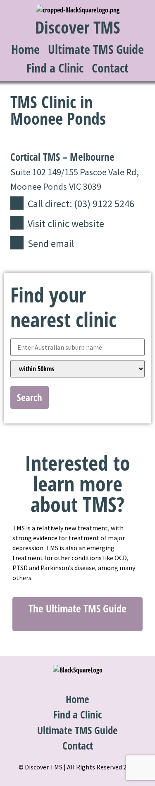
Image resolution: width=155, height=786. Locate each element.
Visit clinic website (66, 223)
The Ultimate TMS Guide (77, 608)
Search (29, 397)
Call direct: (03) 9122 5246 (81, 203)
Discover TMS (77, 27)
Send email (51, 243)
